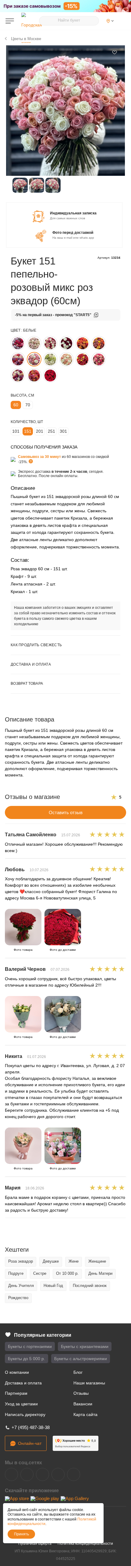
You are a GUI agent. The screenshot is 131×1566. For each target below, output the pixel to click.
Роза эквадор (20, 1261)
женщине (97, 1261)
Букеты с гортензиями (30, 1346)
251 (51, 431)
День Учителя (21, 1285)
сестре (39, 1273)
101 (15, 431)
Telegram (27, 1474)
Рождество (18, 1297)
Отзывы (81, 1393)
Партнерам (16, 1393)
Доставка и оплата (23, 1382)
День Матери (100, 1273)
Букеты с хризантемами (84, 1346)
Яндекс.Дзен (58, 1474)
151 (27, 431)
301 (63, 431)
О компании (17, 1372)
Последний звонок (90, 1285)
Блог (78, 1372)
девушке (51, 1261)
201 (39, 431)
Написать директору (25, 1414)
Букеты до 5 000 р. (26, 1358)
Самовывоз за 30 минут (39, 457)
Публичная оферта (34, 1543)
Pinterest (73, 1474)
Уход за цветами (21, 1403)
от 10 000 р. (67, 1273)
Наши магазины (89, 1382)
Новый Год (53, 1285)
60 (15, 404)
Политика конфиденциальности (85, 1543)
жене (74, 1261)
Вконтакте (11, 1474)
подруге (15, 1273)
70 (27, 404)
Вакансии (82, 1403)
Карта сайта (85, 1414)
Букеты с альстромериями (80, 1358)
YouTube (42, 1474)
